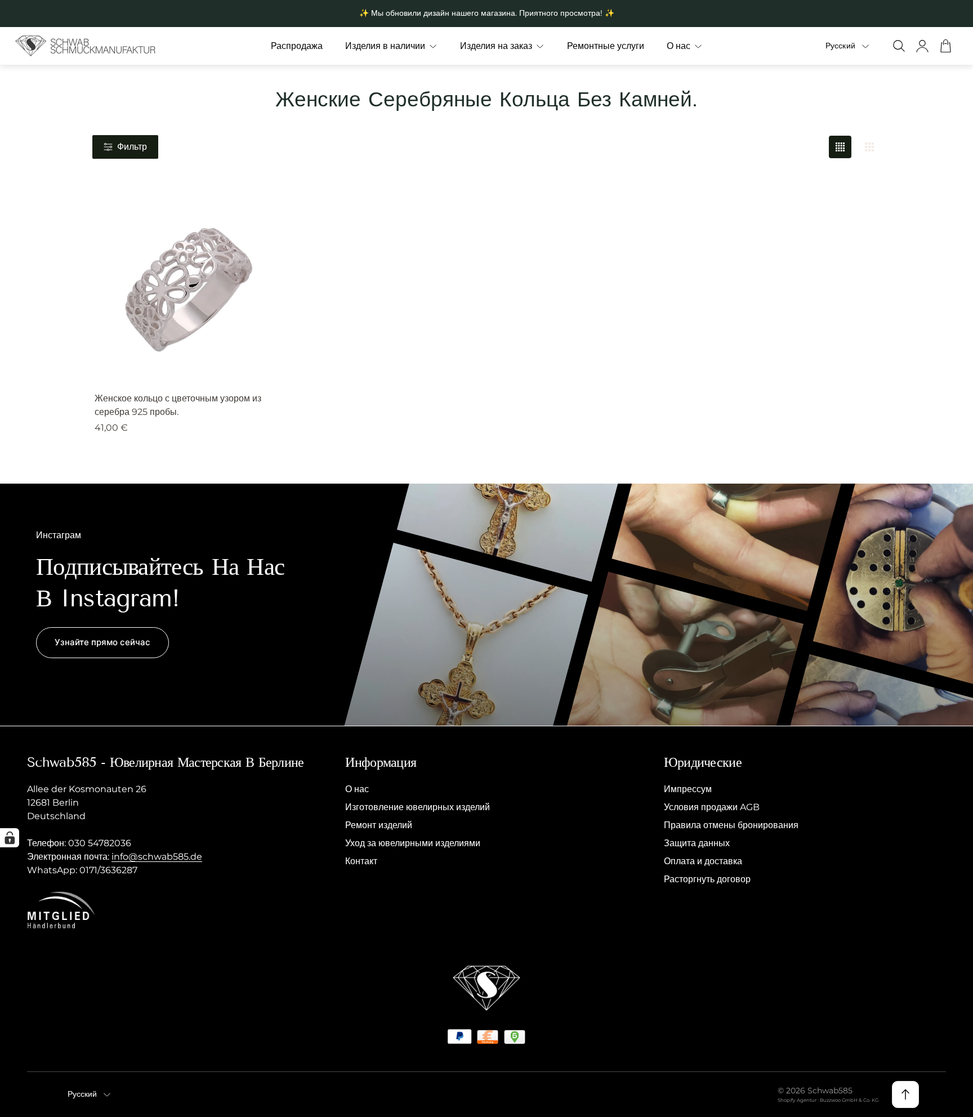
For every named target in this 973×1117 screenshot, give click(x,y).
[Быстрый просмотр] (260, 215)
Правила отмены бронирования (731, 825)
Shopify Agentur (798, 1100)
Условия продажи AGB (712, 807)
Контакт (361, 861)
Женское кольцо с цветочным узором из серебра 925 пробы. (178, 405)
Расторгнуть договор (707, 879)
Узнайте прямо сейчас (102, 642)
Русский (840, 46)
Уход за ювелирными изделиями (412, 843)
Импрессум (688, 789)
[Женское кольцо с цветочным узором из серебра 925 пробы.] (187, 288)
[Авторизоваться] (922, 46)
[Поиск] (899, 46)
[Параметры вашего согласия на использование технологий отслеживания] (9, 837)
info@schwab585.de (156, 856)
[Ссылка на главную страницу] (486, 988)
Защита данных (697, 843)
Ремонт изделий (378, 825)
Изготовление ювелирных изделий (417, 807)
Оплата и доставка (703, 861)
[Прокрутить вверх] (905, 1094)
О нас (357, 789)
